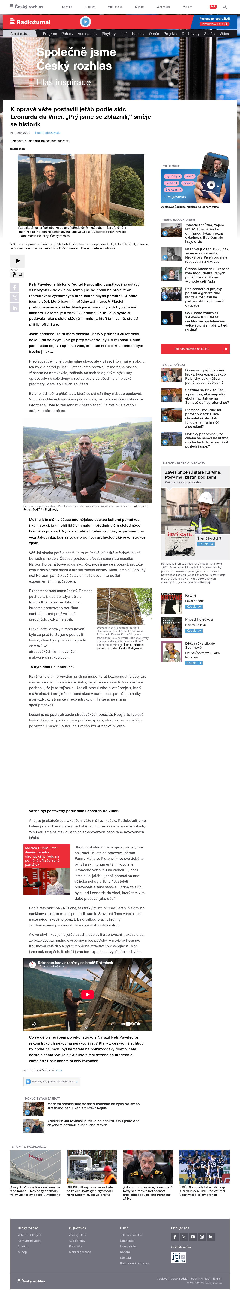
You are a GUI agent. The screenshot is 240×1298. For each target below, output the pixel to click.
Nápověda (127, 1241)
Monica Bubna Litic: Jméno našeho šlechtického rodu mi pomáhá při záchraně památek (42, 856)
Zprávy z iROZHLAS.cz (29, 1146)
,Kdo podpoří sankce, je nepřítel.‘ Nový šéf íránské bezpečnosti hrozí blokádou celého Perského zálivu (147, 1193)
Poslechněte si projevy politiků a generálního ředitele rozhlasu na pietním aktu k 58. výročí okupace (205, 297)
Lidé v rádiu (128, 1246)
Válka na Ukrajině (29, 1235)
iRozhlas (67, 6)
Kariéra (125, 1252)
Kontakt (125, 1258)
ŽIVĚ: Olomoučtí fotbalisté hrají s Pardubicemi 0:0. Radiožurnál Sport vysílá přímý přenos (202, 1191)
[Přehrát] (17, 261)
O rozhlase (164, 6)
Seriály (209, 34)
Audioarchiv (87, 34)
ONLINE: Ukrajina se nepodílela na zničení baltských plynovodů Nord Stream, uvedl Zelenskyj (90, 1191)
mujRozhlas (115, 6)
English (217, 1278)
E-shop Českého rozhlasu (184, 462)
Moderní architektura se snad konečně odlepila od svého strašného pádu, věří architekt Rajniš (93, 1106)
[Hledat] (225, 7)
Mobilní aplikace (80, 1252)
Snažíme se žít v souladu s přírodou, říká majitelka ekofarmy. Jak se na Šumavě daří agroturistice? (207, 396)
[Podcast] (13, 275)
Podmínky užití (200, 1278)
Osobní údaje (179, 1278)
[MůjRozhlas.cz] (17, 149)
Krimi (188, 176)
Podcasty (75, 1246)
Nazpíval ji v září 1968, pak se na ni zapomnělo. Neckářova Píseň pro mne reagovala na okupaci (206, 255)
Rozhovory (191, 34)
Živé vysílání (172, 190)
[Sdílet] (20, 275)
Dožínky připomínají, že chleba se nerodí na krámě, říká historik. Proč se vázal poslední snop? (207, 440)
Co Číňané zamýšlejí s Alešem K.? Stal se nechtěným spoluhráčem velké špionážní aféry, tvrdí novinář (206, 321)
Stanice (139, 6)
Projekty (170, 34)
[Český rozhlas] (26, 7)
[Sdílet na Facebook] (14, 287)
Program (90, 6)
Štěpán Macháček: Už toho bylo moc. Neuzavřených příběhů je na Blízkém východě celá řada (207, 275)
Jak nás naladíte (131, 1235)
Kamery (138, 34)
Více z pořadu (174, 365)
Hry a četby (171, 176)
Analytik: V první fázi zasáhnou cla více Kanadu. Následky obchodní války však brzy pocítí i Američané (35, 1191)
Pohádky (170, 183)
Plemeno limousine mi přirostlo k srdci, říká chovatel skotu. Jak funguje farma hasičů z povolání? (203, 418)
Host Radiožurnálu (48, 133)
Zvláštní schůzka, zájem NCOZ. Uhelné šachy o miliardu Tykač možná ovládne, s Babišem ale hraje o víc (204, 233)
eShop (22, 1252)
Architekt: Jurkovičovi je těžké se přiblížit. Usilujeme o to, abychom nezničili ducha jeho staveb (94, 1123)
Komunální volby (29, 1241)
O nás (154, 34)
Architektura (20, 34)
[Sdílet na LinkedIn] (14, 307)
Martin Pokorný (38, 236)
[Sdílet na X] (14, 297)
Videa (224, 34)
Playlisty (109, 34)
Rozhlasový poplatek (134, 1263)
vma (59, 1070)
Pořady (67, 34)
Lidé (124, 34)
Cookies (162, 1278)
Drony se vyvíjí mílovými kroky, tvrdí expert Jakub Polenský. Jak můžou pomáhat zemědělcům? (205, 376)
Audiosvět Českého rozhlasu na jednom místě (190, 206)
